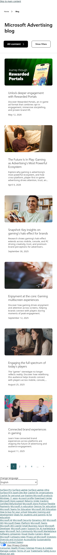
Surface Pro (6, 489)
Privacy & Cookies (44, 548)
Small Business (30, 525)
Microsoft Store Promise (34, 503)
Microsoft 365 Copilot (11, 525)
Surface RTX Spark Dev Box (13, 492)
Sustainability (44, 539)
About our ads (7, 553)
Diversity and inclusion (11, 539)
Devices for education (45, 506)
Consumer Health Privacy (13, 548)
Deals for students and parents (30, 514)
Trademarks (37, 550)
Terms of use (23, 550)
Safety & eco (49, 550)
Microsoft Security (22, 520)
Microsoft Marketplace (44, 531)
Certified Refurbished (11, 503)
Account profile (26, 498)
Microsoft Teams (39, 523)
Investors (51, 536)
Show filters (41, 44)
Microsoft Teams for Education (15, 509)
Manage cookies (8, 550)
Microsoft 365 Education (44, 509)
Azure (41, 525)
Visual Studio (28, 533)
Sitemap (30, 548)
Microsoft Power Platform (17, 523)
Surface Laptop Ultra (38, 489)
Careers (39, 533)
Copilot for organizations (40, 492)
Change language (9, 478)
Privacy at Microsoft (36, 536)
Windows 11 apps (9, 498)
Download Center (43, 498)
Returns (29, 500)
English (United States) (11, 542)
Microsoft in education (21, 506)
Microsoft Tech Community (19, 531)
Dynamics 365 (39, 520)
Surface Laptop (20, 489)
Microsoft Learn (19, 528)
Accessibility (30, 539)
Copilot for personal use (12, 495)
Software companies (10, 533)
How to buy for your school (13, 512)
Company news (18, 536)
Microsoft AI (6, 520)
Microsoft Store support (12, 500)
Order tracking (40, 500)
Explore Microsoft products (39, 495)
